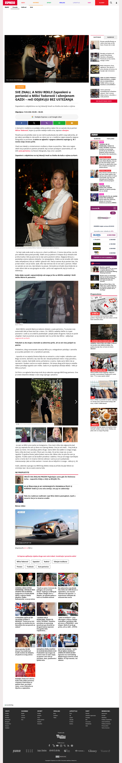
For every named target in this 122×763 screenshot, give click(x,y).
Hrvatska (88, 717)
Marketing (104, 717)
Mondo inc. (106, 711)
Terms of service (105, 728)
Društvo (7, 715)
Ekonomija (7, 719)
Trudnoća (30, 567)
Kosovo (7, 726)
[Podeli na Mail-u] (72, 123)
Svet (87, 711)
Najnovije (110, 37)
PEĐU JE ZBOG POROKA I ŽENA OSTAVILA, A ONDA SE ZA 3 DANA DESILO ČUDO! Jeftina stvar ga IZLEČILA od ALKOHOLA (108, 81)
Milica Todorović (22, 562)
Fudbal (39, 713)
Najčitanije (97, 37)
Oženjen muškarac (60, 562)
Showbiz (24, 711)
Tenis (38, 717)
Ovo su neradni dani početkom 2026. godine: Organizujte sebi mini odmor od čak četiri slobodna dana (103, 317)
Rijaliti (7, 7)
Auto (87, 726)
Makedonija (88, 723)
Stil (70, 715)
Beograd (7, 721)
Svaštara (55, 715)
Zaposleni (36, 562)
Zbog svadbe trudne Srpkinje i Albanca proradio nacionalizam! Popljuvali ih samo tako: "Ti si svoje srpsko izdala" (103, 374)
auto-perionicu (24, 151)
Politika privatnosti (106, 723)
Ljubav (71, 717)
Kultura (71, 723)
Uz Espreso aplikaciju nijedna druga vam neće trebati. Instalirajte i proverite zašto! (46, 556)
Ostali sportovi (40, 719)
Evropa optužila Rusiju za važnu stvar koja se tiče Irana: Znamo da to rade (108, 43)
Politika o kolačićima (107, 719)
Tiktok (54, 717)
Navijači (39, 721)
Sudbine (7, 728)
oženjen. (65, 130)
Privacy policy (105, 726)
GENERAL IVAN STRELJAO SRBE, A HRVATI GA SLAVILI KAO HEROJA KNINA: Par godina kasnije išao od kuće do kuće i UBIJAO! (103, 346)
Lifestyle (73, 711)
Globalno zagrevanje (91, 715)
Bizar (54, 713)
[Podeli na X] (34, 123)
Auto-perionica (43, 567)
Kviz (31, 7)
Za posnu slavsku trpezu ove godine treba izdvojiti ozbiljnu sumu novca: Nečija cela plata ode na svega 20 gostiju (103, 428)
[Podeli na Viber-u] (47, 123)
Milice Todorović (21, 130)
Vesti (7, 711)
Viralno (56, 711)
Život (70, 713)
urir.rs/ (25, 548)
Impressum (104, 713)
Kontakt (103, 715)
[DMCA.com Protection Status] (61, 757)
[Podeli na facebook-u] (21, 123)
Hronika (7, 717)
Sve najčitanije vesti (104, 101)
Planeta (87, 713)
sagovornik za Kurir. (22, 338)
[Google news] (72, 745)
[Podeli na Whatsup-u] (59, 123)
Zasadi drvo (8, 723)
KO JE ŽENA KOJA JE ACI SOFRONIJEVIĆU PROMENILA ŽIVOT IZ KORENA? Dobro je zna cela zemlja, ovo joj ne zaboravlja (48, 487)
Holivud (23, 7)
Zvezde (15, 7)
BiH (86, 719)
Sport (39, 711)
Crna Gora (88, 721)
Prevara (19, 567)
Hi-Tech (71, 721)
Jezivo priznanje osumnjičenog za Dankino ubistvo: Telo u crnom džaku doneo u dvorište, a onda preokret (108, 93)
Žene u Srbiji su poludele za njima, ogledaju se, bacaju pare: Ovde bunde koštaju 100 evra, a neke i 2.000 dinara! (103, 401)
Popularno (110, 138)
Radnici (46, 562)
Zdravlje (71, 719)
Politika (7, 713)
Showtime (39, 723)
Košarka (39, 715)
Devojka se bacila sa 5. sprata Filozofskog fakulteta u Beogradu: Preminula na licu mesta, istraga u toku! (107, 57)
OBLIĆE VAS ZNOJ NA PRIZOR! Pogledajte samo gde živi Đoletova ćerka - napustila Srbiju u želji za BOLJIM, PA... (49, 478)
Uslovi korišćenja (106, 721)
